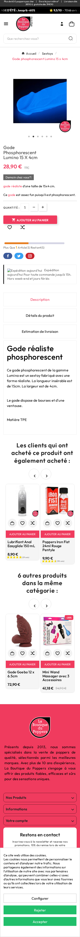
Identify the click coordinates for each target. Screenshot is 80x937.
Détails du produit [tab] (40, 315)
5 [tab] (46, 136)
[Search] (70, 38)
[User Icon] (61, 23)
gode (12, 195)
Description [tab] (40, 299)
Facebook (7, 256)
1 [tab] (29, 136)
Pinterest (30, 256)
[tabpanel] (40, 101)
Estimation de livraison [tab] (40, 331)
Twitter (18, 256)
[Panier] (73, 24)
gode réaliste (12, 186)
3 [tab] (38, 136)
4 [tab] (42, 136)
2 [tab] (33, 136)
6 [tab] (51, 136)
